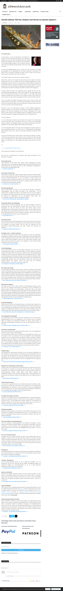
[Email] (16, 516)
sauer (21, 488)
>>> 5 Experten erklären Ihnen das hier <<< (11, 229)
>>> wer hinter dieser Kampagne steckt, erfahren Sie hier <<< (15, 325)
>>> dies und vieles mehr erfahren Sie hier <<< (12, 391)
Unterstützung (44, 11)
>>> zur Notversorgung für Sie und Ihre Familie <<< (13, 405)
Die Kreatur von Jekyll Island (8, 329)
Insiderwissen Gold (6, 219)
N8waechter (5, 22)
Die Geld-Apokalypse (6, 248)
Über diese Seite (13, 11)
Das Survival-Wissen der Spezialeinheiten (11, 421)
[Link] (12, 576)
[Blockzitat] (10, 576)
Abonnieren (21, 550)
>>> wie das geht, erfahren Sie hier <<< (10, 244)
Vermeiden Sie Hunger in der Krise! (10, 396)
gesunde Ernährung (29, 491)
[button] (60, 11)
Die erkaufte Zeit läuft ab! (8, 173)
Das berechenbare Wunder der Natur (10, 499)
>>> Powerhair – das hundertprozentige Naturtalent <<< (14, 511)
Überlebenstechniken (6, 409)
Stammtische (35, 11)
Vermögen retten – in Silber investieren (11, 233)
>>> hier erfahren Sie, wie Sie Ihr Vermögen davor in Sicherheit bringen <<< (18, 311)
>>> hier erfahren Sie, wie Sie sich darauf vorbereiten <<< (14, 280)
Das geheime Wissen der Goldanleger (10, 203)
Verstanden (48, 589)
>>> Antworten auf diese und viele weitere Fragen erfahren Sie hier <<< (17, 361)
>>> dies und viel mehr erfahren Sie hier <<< (11, 417)
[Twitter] (13, 516)
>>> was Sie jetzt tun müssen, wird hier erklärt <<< (13, 263)
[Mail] (57, 1)
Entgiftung (21, 491)
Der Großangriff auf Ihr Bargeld (9, 316)
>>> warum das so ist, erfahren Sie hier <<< (11, 346)
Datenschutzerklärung (56, 589)
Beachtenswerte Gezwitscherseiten (19, 0)
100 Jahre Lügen (5, 350)
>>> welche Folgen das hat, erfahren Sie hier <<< (12, 298)
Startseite (4, 11)
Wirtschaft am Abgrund (7, 284)
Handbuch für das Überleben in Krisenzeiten (12, 365)
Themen (20, 11)
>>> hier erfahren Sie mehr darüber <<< (10, 378)
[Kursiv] (7, 576)
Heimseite (10, 0)
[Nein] (61, 589)
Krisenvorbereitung (6, 161)
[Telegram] (61, 1)
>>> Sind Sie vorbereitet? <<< (8, 168)
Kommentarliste (6, 14)
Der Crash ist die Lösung (7, 268)
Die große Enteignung (6, 302)
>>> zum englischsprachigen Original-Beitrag (10, 148)
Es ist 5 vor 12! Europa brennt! (8, 434)
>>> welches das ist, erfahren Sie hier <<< (10, 183)
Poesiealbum (28, 11)
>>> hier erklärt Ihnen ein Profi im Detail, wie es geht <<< (14, 481)
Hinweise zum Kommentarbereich (31, 0)
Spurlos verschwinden (6, 472)
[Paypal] (59, 1)
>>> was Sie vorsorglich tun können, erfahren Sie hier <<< (14, 430)
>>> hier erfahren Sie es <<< (7, 215)
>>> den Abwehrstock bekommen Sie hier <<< (11, 468)
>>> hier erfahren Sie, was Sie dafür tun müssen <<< (13, 445)
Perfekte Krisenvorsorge (7, 382)
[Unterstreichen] (9, 576)
